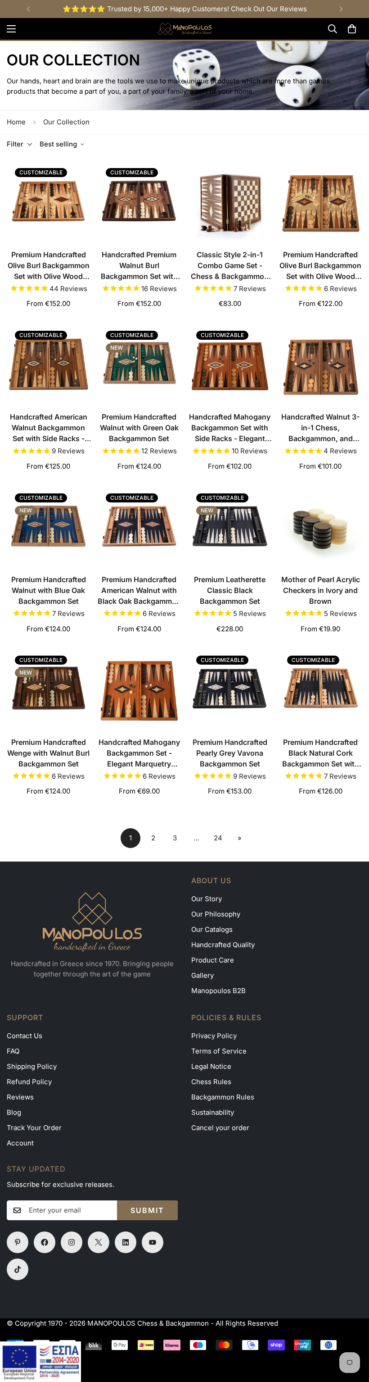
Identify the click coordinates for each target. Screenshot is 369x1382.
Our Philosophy (215, 914)
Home (16, 122)
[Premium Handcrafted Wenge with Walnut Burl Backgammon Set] (48, 689)
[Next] (341, 9)
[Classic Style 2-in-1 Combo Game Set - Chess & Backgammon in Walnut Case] (230, 201)
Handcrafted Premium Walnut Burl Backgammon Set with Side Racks (139, 266)
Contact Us (24, 1035)
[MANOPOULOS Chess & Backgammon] (185, 29)
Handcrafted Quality (223, 944)
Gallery (202, 975)
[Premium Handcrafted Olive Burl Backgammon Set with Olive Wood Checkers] (48, 201)
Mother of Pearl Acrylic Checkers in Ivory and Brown (320, 590)
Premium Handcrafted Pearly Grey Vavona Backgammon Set (230, 753)
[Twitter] (98, 1242)
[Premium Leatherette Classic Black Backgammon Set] (230, 527)
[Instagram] (71, 1242)
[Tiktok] (17, 1269)
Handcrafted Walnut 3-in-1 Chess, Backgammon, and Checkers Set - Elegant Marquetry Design (320, 428)
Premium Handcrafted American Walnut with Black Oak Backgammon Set (139, 591)
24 (218, 838)
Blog (14, 1112)
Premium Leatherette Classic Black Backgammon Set (230, 590)
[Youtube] (152, 1242)
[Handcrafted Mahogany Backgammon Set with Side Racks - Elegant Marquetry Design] (230, 364)
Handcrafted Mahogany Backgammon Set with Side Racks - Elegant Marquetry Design (229, 428)
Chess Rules (211, 1081)
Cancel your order (220, 1127)
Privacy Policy (214, 1035)
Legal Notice (211, 1066)
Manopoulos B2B (218, 990)
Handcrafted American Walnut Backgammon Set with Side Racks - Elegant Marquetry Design (48, 428)
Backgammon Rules (222, 1097)
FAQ (13, 1051)
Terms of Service (219, 1051)
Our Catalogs (212, 929)
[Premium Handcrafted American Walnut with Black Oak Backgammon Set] (139, 527)
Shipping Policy (32, 1066)
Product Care (212, 960)
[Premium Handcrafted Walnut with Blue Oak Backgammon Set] (48, 527)
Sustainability (212, 1112)
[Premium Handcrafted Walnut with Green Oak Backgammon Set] (139, 364)
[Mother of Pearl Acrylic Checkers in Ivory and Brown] (321, 527)
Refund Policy (29, 1081)
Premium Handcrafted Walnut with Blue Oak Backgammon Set (48, 590)
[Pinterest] (17, 1242)
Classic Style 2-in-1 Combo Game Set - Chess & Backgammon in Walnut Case (230, 266)
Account (20, 1143)
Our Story (206, 898)
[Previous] (28, 9)
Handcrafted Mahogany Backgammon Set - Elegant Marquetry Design (139, 753)
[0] (352, 28)
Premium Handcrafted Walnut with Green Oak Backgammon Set (139, 427)
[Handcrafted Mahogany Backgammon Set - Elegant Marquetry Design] (139, 689)
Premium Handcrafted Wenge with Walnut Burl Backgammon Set (48, 753)
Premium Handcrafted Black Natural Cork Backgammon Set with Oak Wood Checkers (320, 753)
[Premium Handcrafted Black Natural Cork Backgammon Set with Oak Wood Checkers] (321, 689)
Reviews (20, 1097)
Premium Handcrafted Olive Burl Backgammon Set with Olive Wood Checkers (49, 266)
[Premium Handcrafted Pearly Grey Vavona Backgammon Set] (230, 689)
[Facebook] (44, 1242)
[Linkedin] (125, 1242)
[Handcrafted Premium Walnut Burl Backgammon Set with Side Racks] (139, 201)
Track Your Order (34, 1127)
